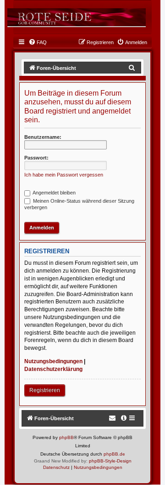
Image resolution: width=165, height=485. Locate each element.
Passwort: (36, 157)
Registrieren (44, 390)
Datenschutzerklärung (53, 369)
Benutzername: (42, 137)
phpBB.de (114, 453)
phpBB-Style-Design (110, 460)
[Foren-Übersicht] (76, 17)
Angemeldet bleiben (54, 192)
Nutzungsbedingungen (53, 361)
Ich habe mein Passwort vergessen (63, 174)
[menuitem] (37, 42)
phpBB (66, 437)
